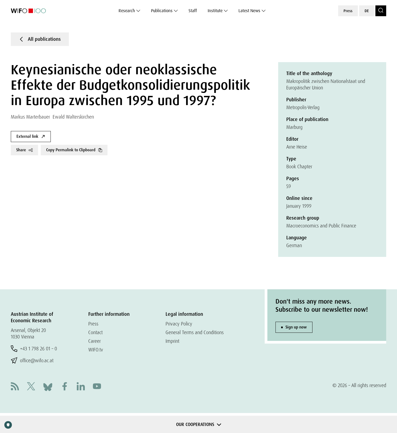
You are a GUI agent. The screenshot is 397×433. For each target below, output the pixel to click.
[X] (31, 387)
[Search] (380, 10)
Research (127, 11)
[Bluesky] (47, 386)
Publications (162, 11)
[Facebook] (64, 387)
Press (348, 10)
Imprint (172, 341)
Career (94, 341)
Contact (95, 332)
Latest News (249, 11)
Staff (193, 11)
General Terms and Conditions (195, 332)
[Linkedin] (81, 387)
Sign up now (296, 327)
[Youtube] (97, 387)
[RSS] (15, 387)
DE (367, 10)
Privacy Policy (179, 324)
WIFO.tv (95, 350)
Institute (215, 11)
